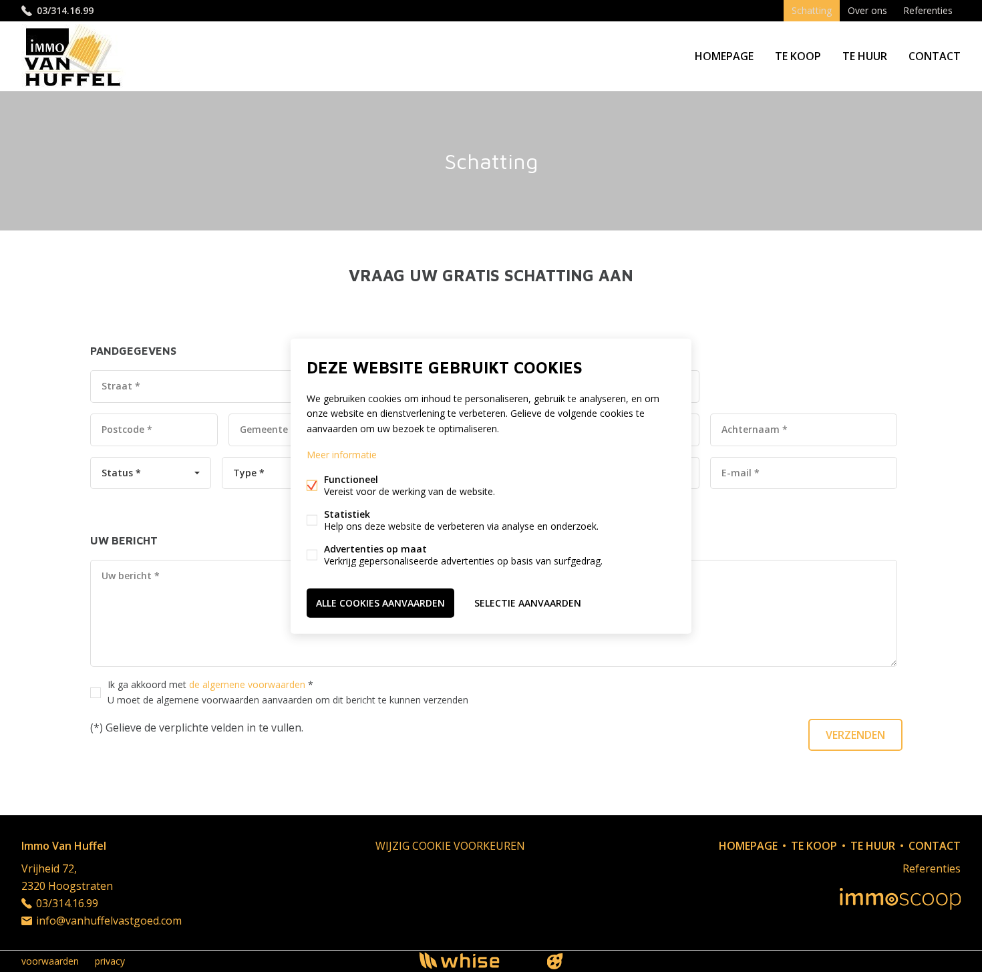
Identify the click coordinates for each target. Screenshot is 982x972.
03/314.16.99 (65, 10)
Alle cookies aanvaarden (380, 602)
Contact (935, 56)
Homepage (724, 56)
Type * (249, 472)
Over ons (867, 10)
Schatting (812, 10)
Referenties (928, 10)
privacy (110, 961)
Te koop (798, 56)
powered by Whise (475, 960)
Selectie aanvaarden (527, 602)
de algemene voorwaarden (247, 684)
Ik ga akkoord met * (288, 692)
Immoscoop (900, 899)
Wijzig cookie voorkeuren (450, 845)
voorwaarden (50, 961)
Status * (121, 472)
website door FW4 (555, 961)
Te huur (864, 56)
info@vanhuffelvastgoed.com (109, 920)
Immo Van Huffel (63, 845)
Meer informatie (342, 454)
